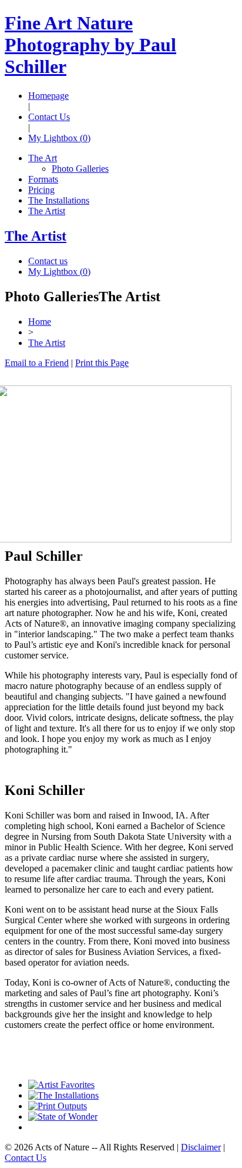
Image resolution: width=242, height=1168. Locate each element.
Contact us (48, 261)
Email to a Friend (37, 363)
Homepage (48, 96)
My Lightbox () (59, 138)
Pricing (41, 190)
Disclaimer (201, 1147)
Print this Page (102, 363)
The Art (42, 158)
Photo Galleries (80, 169)
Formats (43, 179)
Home (39, 322)
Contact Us (49, 117)
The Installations (58, 200)
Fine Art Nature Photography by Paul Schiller (90, 44)
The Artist (46, 211)
